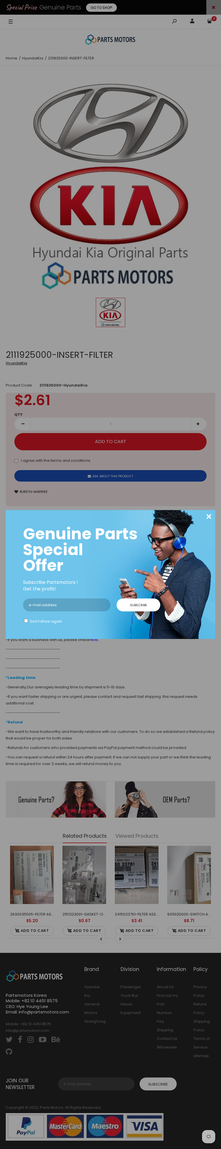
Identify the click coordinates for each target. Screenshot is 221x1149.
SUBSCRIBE (138, 605)
